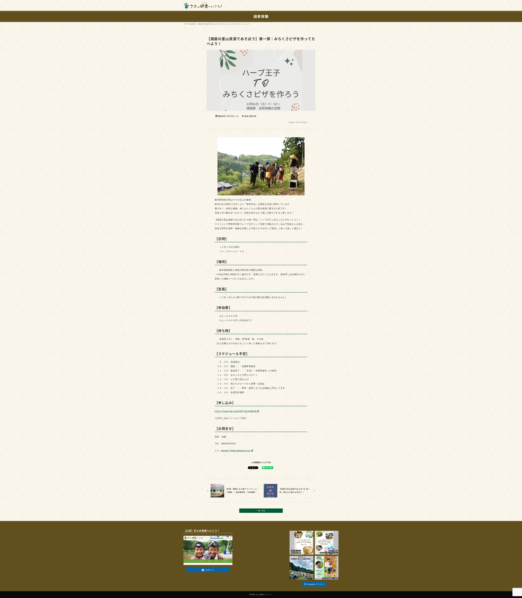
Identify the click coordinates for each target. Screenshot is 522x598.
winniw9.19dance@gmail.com (236, 450)
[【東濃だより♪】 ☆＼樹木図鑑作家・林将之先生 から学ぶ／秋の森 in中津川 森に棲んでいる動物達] (326, 568)
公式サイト (210, 570)
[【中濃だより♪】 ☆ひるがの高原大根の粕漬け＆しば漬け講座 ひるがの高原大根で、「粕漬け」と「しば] (301, 543)
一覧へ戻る (261, 511)
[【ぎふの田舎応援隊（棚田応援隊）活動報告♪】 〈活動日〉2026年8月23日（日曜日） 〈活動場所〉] (301, 568)
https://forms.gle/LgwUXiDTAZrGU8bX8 (235, 411)
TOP (185, 24)
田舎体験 (192, 24)
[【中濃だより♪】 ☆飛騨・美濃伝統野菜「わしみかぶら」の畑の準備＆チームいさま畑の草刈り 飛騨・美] (326, 543)
